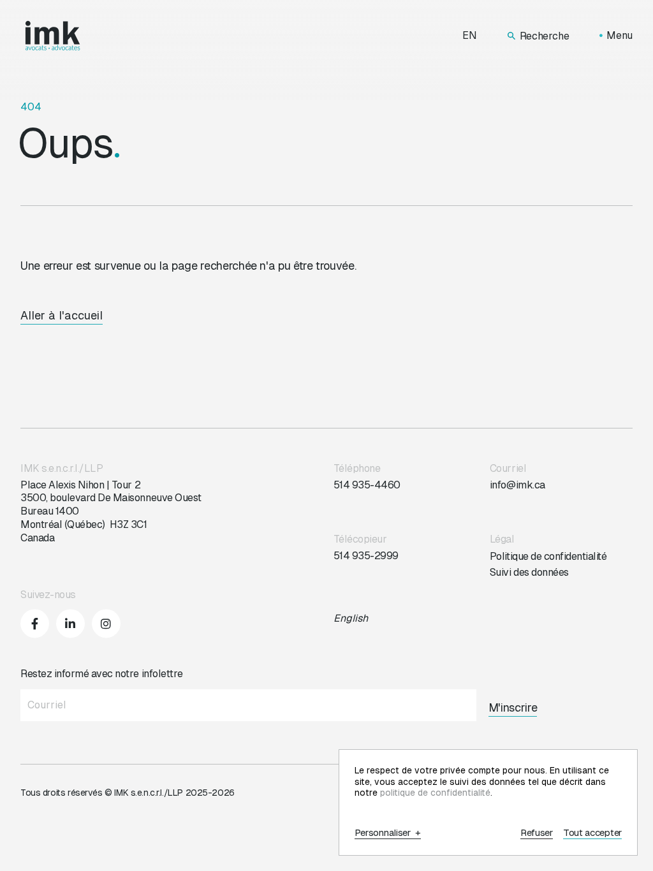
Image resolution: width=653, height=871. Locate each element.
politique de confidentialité (435, 792)
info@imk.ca (517, 485)
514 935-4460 (367, 485)
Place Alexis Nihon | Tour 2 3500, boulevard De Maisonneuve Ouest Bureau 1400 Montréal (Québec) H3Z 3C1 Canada (111, 511)
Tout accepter (592, 833)
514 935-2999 (366, 556)
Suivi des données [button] (529, 572)
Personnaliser (388, 833)
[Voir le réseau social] (34, 623)
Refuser (536, 833)
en (469, 36)
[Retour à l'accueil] (52, 35)
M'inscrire (512, 707)
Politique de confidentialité (548, 556)
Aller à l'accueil (61, 315)
